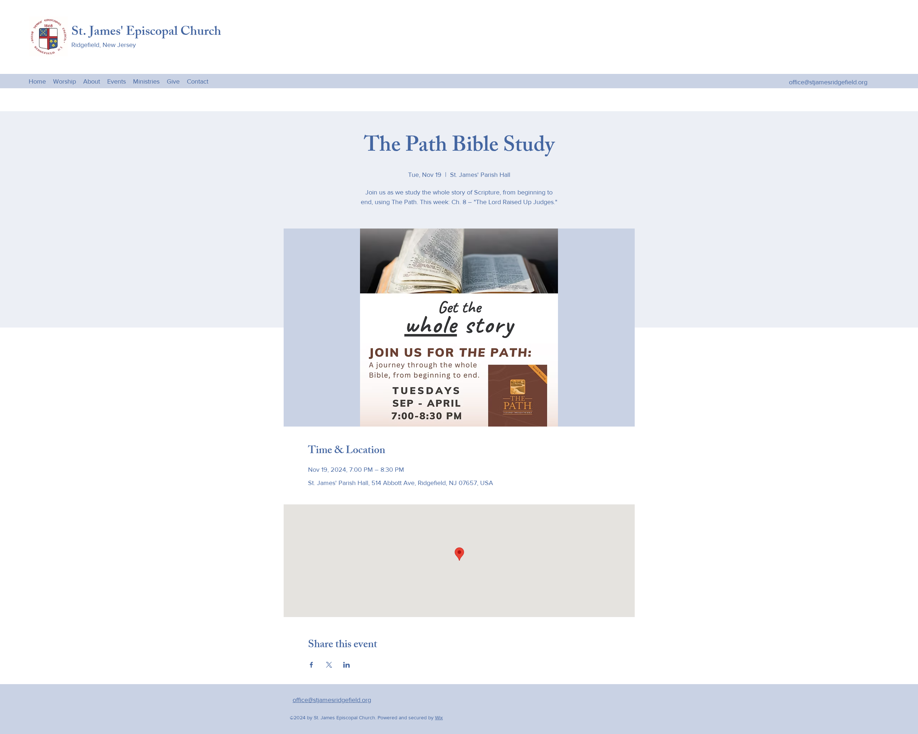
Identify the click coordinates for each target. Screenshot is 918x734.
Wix (439, 717)
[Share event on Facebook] (311, 665)
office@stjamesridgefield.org (828, 82)
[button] (146, 81)
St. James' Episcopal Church (146, 33)
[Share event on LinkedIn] (346, 665)
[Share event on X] (329, 665)
